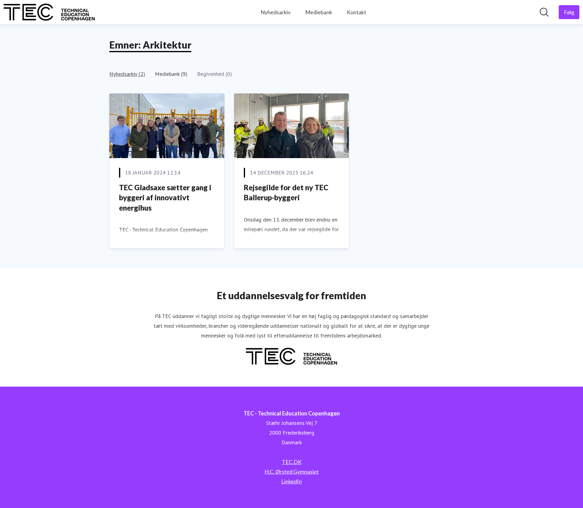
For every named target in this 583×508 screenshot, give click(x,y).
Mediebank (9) (171, 73)
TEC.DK (292, 462)
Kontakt (356, 12)
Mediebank (318, 12)
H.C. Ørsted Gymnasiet (291, 471)
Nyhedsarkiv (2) (127, 73)
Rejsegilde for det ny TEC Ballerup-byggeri (286, 192)
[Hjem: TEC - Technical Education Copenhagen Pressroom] (49, 12)
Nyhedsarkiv (276, 12)
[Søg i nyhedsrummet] (544, 12)
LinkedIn (291, 481)
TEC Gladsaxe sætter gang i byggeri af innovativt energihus (165, 197)
